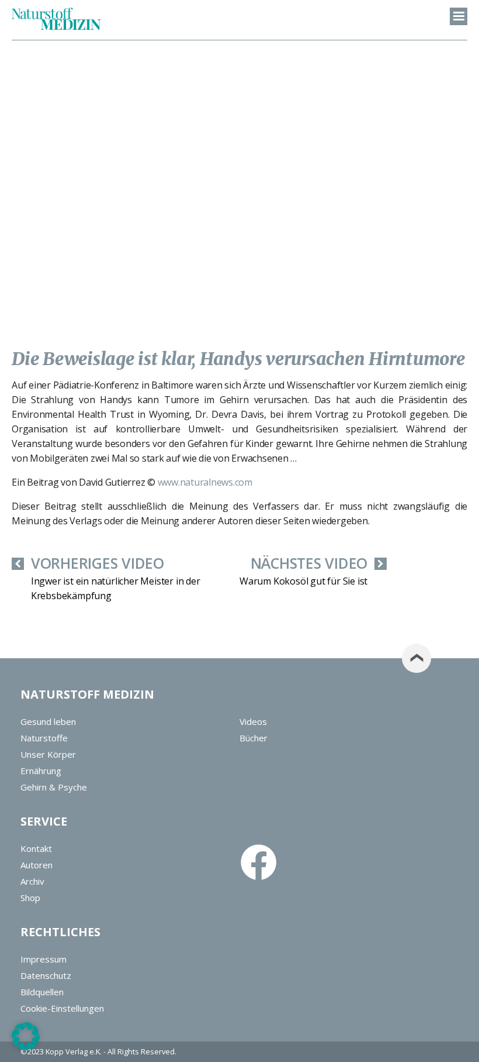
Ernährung (40, 770)
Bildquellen (42, 992)
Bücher (253, 738)
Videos (253, 721)
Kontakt (36, 848)
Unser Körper (48, 754)
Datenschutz (45, 975)
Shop (30, 897)
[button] (25, 1036)
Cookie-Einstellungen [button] (62, 1008)
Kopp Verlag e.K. (74, 1051)
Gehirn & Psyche (53, 787)
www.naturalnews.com (205, 482)
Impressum (43, 959)
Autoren (36, 865)
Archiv (32, 881)
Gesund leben (48, 721)
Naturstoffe (44, 738)
